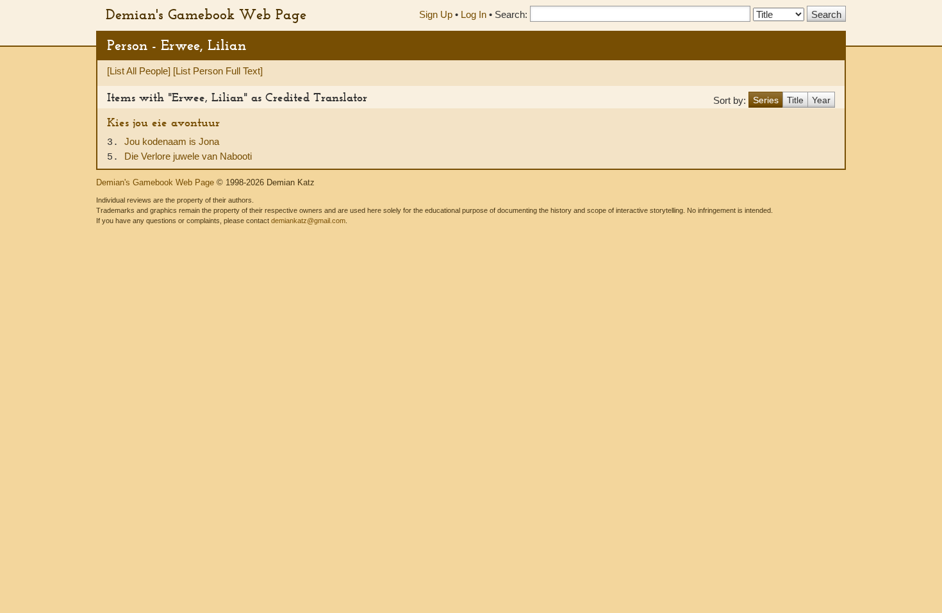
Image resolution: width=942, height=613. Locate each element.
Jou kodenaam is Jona (171, 141)
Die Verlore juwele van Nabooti (188, 156)
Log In (473, 14)
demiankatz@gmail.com (308, 220)
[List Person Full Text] (218, 70)
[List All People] (138, 70)
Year (821, 100)
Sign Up (435, 14)
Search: (511, 14)
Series (766, 100)
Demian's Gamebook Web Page (206, 14)
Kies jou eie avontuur (163, 122)
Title (795, 100)
